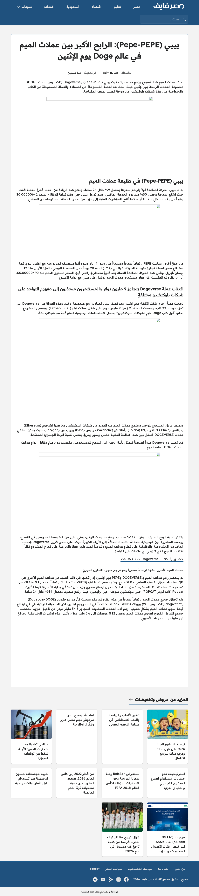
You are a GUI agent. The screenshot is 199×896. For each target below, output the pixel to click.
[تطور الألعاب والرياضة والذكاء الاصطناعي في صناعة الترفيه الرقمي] (122, 737)
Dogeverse (30, 303)
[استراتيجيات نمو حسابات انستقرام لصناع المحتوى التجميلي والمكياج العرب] (167, 783)
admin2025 (111, 72)
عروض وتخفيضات (151, 699)
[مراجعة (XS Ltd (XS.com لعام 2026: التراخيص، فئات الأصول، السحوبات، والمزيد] (167, 829)
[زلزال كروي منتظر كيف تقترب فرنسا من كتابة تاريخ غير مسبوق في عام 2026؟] (122, 829)
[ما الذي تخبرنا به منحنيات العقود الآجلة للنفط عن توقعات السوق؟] (31, 737)
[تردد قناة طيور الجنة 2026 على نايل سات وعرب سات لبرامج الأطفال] (167, 737)
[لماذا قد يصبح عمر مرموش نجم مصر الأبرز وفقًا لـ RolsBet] (76, 737)
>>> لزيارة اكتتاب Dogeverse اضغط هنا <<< (151, 559)
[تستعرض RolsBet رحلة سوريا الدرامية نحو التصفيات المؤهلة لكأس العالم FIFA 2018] (122, 783)
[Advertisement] (99, 392)
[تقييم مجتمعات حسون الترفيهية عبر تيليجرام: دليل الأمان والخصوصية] (31, 783)
